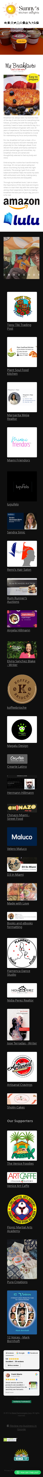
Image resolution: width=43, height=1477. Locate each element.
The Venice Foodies (20, 1163)
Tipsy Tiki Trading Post (19, 326)
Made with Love (18, 903)
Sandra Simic (16, 532)
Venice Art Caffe (18, 1186)
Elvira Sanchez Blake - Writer (21, 663)
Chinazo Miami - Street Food (18, 817)
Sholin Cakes (16, 1107)
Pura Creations (17, 1282)
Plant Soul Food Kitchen (18, 372)
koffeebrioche (17, 707)
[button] (40, 33)
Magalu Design (17, 746)
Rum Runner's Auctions (17, 600)
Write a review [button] (13, 1365)
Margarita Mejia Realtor (18, 417)
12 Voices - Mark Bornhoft (18, 1339)
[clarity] (21, 1455)
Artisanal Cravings (19, 1085)
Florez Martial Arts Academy (19, 1229)
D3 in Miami (15, 874)
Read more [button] (9, 1392)
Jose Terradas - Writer (22, 1043)
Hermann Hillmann (20, 793)
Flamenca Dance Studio (18, 973)
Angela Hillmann (18, 630)
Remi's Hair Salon (19, 569)
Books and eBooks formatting (20, 925)
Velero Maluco (17, 849)
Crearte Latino (17, 766)
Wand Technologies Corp (22, 1413)
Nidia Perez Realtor (20, 1000)
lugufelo (13, 504)
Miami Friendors (18, 460)
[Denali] (21, 10)
